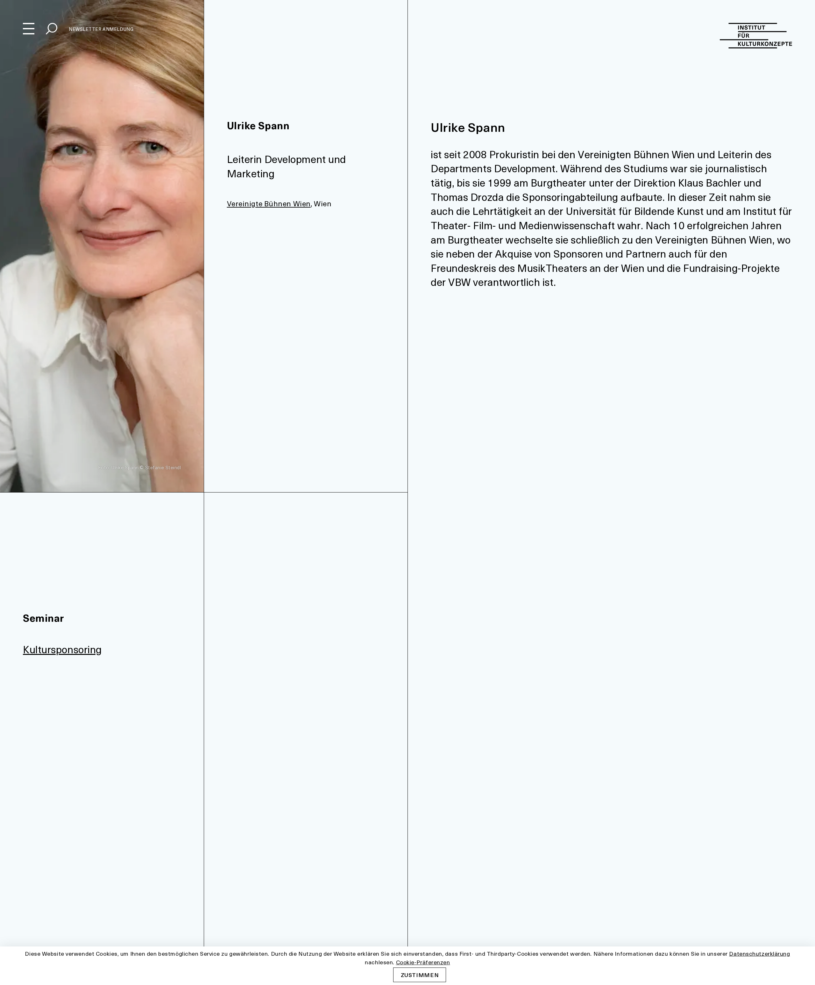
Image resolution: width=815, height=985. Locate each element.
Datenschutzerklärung (759, 953)
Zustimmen (420, 974)
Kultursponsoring (62, 649)
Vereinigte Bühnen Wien (269, 203)
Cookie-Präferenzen (423, 962)
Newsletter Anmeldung (101, 28)
